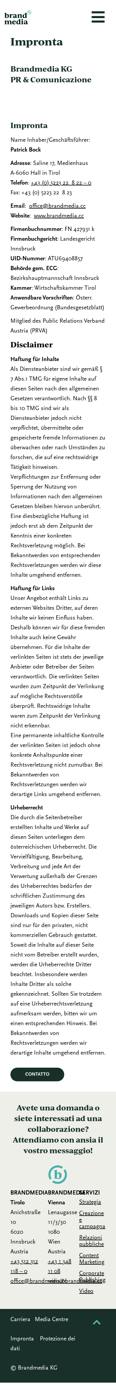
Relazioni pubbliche (91, 1241)
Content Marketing (91, 1259)
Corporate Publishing (92, 1277)
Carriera (20, 1320)
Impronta (22, 1339)
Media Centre (51, 1320)
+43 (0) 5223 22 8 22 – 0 (61, 183)
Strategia (90, 1202)
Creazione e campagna (92, 1220)
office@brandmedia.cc (57, 206)
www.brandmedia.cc (59, 216)
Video (86, 1291)
